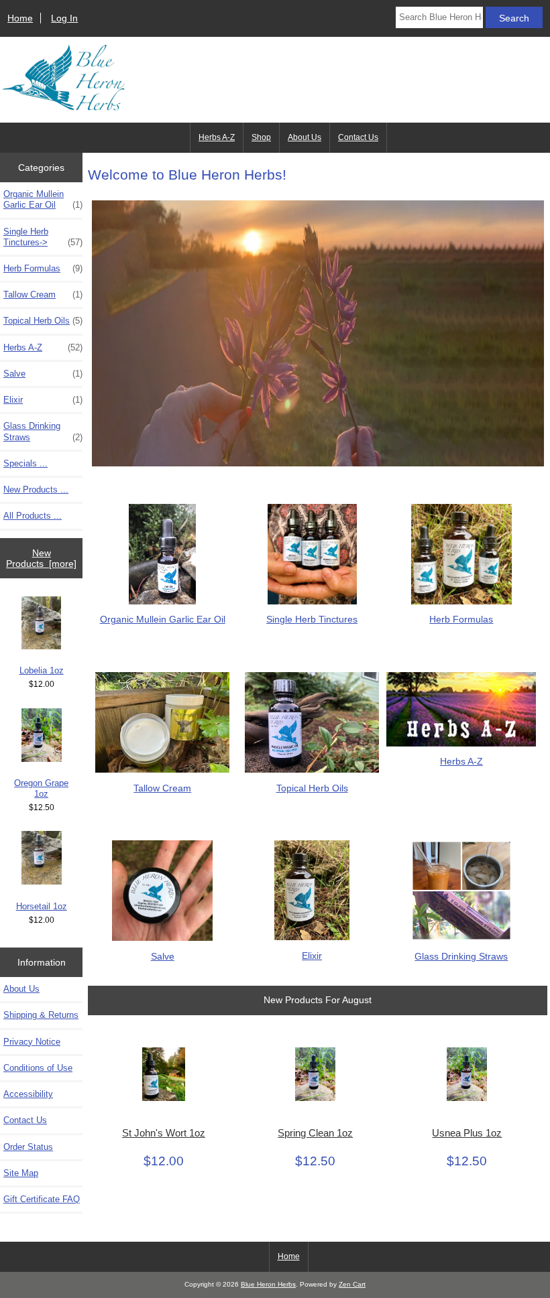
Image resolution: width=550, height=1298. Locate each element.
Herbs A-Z (217, 137)
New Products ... (35, 489)
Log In (64, 18)
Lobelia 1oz (41, 670)
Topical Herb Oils (42, 321)
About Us (304, 137)
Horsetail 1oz (41, 906)
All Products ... (32, 516)
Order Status (28, 1147)
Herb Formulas (42, 268)
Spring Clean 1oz (315, 1133)
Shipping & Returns (40, 1015)
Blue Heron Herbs (268, 1284)
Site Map (20, 1173)
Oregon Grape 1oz (41, 788)
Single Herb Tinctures (312, 619)
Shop (261, 137)
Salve (42, 374)
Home (20, 18)
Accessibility (28, 1094)
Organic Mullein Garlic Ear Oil (42, 199)
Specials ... (25, 463)
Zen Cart (352, 1284)
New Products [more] (41, 558)
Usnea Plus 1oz (467, 1133)
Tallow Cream (42, 294)
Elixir (42, 400)
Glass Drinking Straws (42, 431)
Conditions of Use (37, 1068)
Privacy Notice (31, 1042)
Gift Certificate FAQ (41, 1199)
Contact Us (358, 137)
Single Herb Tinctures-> (42, 236)
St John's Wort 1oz (163, 1133)
